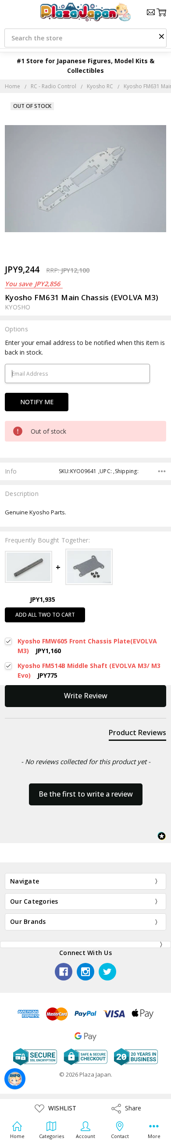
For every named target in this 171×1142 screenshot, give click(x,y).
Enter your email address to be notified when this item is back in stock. (85, 347)
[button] (161, 36)
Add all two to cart (45, 614)
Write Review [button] (85, 695)
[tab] (137, 734)
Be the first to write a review (86, 794)
